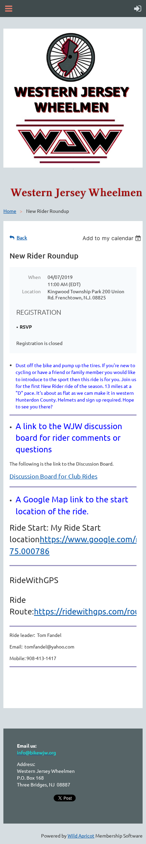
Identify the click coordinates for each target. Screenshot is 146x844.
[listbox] (113, 238)
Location (31, 291)
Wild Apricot (81, 835)
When (34, 277)
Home (9, 211)
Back (22, 237)
